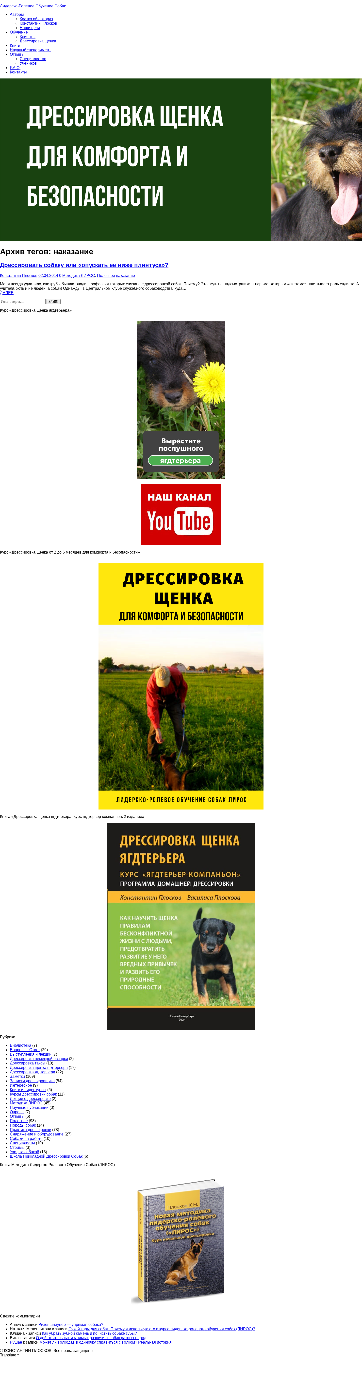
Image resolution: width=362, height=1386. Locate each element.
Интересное (21, 1085)
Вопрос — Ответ (25, 1050)
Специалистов (33, 59)
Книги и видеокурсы (28, 1090)
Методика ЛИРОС (78, 275)
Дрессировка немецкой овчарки (39, 1059)
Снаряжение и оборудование (37, 1134)
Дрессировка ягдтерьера (32, 1072)
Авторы (17, 14)
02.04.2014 (48, 275)
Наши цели (30, 28)
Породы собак (23, 1125)
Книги (15, 45)
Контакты (18, 72)
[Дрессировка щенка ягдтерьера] (181, 477)
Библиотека (20, 1045)
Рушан (16, 1342)
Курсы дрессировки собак (33, 1094)
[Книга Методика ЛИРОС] (181, 544)
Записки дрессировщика (32, 1081)
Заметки (17, 1076)
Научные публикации (29, 1107)
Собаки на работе (26, 1138)
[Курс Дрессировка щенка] (181, 808)
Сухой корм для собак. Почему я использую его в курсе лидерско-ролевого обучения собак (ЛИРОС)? (161, 1329)
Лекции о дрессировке (30, 1099)
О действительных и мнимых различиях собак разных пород (91, 1338)
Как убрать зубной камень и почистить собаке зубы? (89, 1333)
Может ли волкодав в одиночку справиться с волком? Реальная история (105, 1342)
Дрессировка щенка (38, 41)
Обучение (19, 32)
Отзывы (17, 54)
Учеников (28, 63)
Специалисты (22, 1143)
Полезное (106, 275)
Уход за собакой (24, 1152)
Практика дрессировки (30, 1130)
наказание (125, 275)
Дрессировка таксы (27, 1063)
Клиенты (27, 37)
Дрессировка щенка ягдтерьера (39, 1067)
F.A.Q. (15, 68)
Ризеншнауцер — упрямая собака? (70, 1324)
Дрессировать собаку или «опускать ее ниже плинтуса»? (84, 265)
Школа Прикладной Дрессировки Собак (46, 1156)
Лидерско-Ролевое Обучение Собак (33, 6)
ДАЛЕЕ (7, 293)
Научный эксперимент (30, 50)
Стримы (17, 1147)
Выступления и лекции (30, 1054)
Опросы (17, 1112)
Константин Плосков (38, 23)
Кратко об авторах (36, 19)
